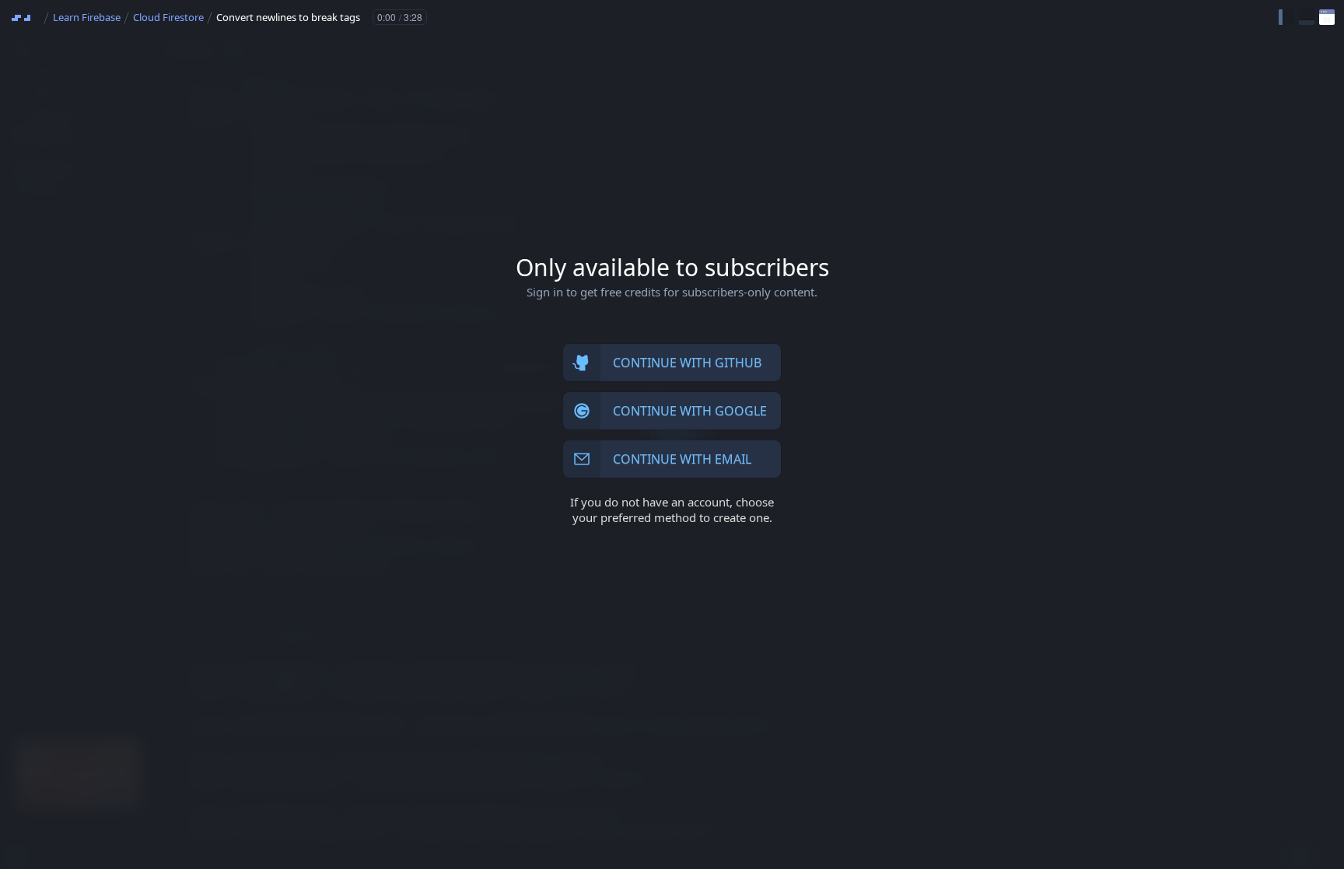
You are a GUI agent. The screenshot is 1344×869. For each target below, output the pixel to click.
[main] (672, 434)
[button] (1286, 17)
